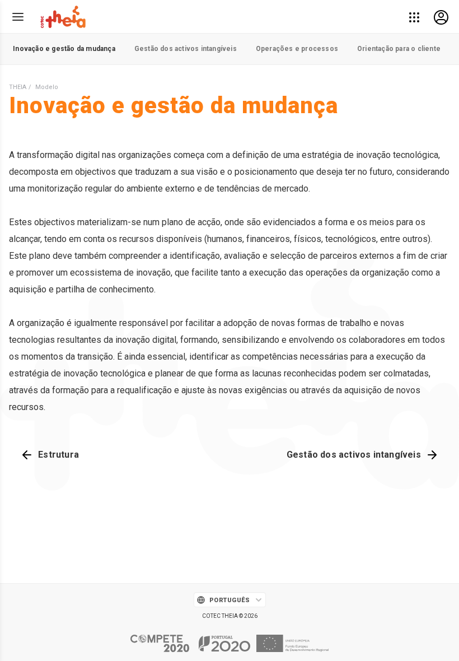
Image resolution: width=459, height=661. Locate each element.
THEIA (17, 87)
